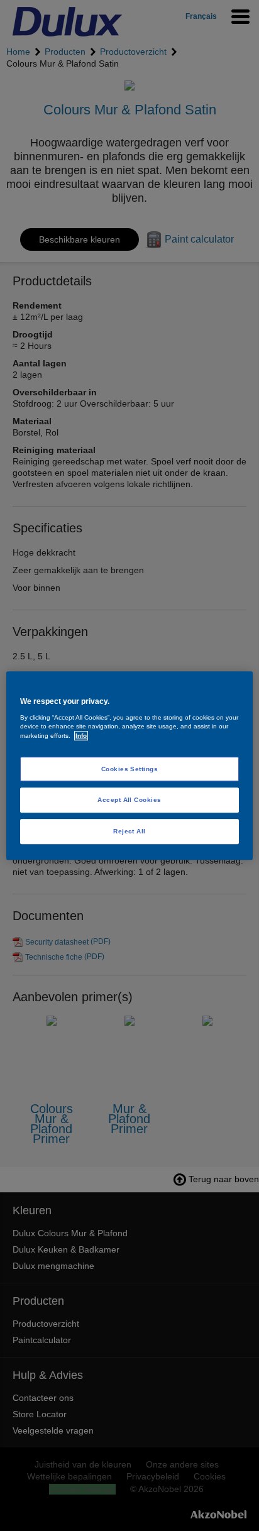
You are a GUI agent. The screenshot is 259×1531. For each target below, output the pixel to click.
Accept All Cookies (129, 800)
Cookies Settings (129, 769)
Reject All (129, 831)
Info (81, 735)
